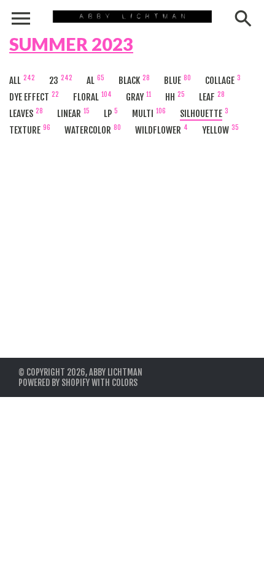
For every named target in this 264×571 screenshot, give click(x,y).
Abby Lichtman (115, 372)
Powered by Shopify (54, 382)
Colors (125, 382)
